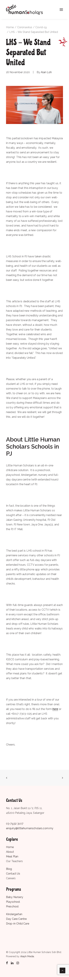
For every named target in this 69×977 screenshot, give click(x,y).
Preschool (12, 906)
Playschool (13, 901)
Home (10, 27)
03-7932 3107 (14, 823)
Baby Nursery (14, 897)
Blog (9, 868)
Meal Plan (12, 856)
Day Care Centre (16, 918)
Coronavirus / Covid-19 (32, 27)
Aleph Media (27, 956)
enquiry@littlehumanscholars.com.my (29, 828)
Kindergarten (14, 914)
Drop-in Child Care (17, 923)
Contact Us (13, 873)
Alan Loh (46, 72)
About (10, 851)
